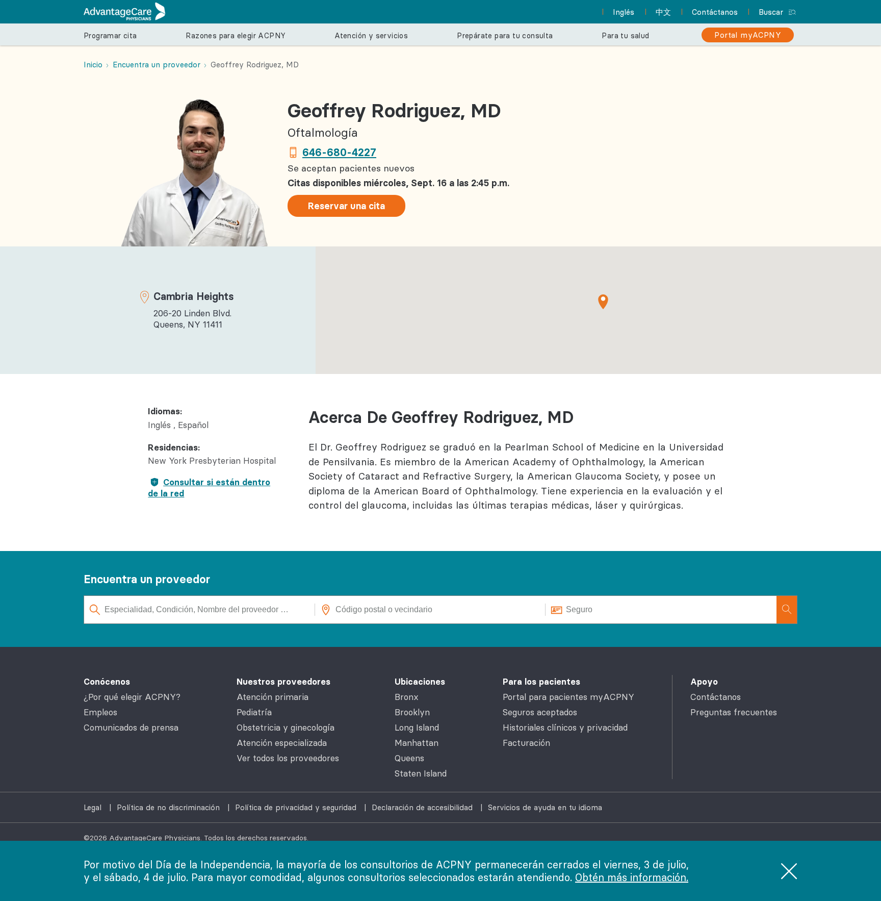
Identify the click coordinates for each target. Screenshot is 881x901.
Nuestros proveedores (283, 681)
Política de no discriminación (169, 807)
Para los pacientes (541, 681)
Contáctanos (715, 697)
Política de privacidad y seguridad (297, 807)
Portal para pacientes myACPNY (568, 697)
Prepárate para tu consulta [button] (505, 35)
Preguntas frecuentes (733, 712)
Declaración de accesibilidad (423, 807)
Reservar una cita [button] (346, 206)
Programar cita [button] (110, 35)
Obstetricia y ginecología (285, 727)
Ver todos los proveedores (288, 758)
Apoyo (704, 681)
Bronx (407, 697)
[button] (603, 301)
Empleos (100, 712)
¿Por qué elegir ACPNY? (132, 697)
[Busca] (786, 609)
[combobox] (199, 610)
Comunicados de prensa (131, 727)
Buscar (771, 12)
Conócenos (107, 681)
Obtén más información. (631, 877)
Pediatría (254, 712)
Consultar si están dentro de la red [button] (209, 488)
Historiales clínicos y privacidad (565, 727)
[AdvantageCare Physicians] (124, 11)
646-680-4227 (339, 152)
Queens (409, 758)
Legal (94, 807)
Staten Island (421, 773)
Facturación (526, 742)
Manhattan (416, 742)
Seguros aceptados (540, 712)
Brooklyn (412, 712)
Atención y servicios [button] (371, 35)
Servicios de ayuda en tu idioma (545, 807)
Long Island (417, 727)
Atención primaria (272, 697)
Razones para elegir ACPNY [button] (236, 35)
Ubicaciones (420, 681)
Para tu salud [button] (625, 35)
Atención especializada (282, 742)
